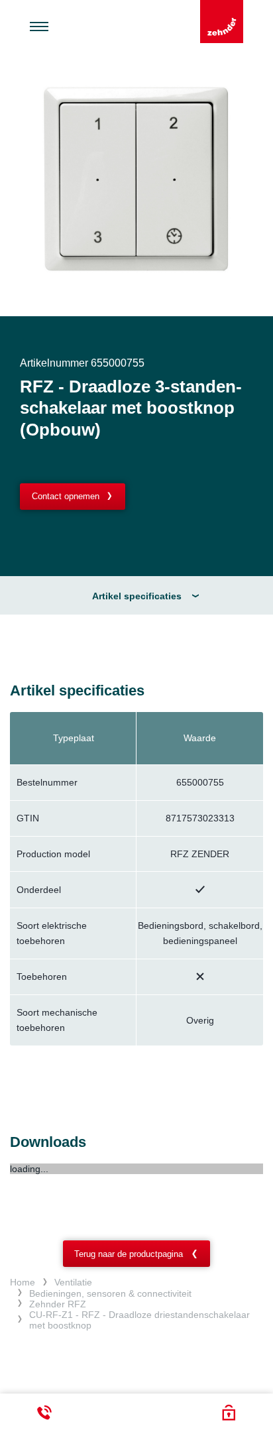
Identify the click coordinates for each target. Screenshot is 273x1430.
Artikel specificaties (137, 596)
